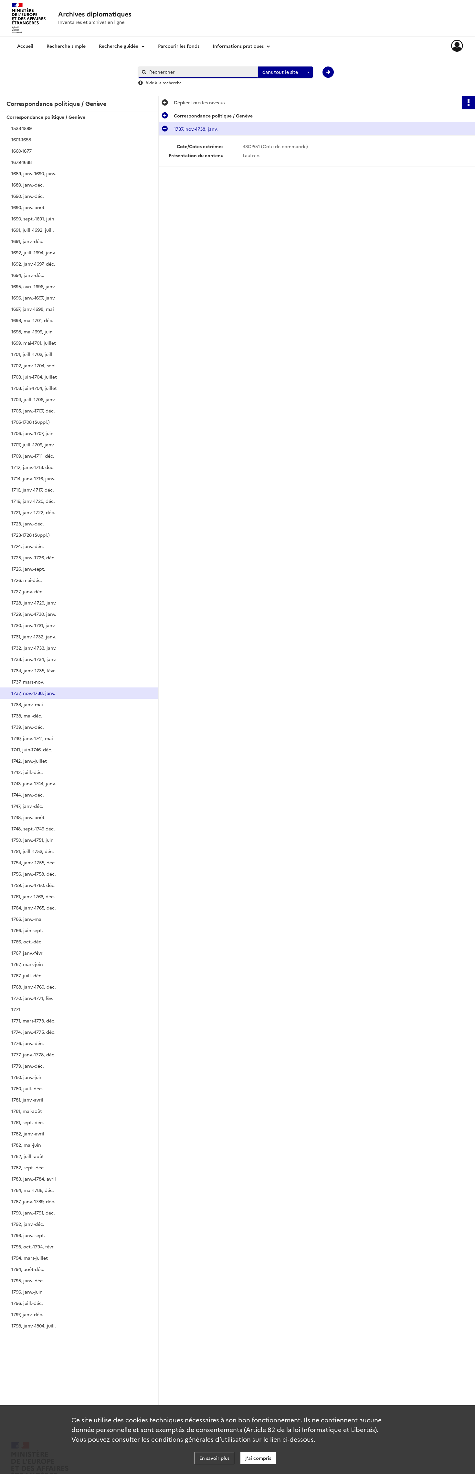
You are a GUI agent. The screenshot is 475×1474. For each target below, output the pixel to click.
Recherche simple (66, 46)
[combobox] (285, 72)
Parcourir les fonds (178, 46)
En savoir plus (214, 1458)
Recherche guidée (118, 46)
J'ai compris (258, 1458)
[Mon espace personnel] (457, 46)
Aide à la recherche (163, 82)
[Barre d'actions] (468, 102)
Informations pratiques (238, 46)
